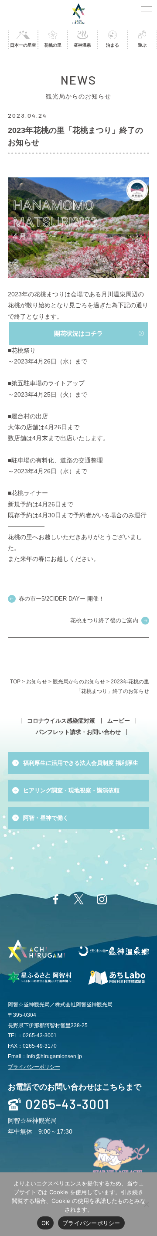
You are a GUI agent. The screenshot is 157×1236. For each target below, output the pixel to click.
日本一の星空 (23, 45)
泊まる (112, 45)
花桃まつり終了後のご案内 (104, 620)
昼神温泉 (82, 45)
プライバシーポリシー (34, 1067)
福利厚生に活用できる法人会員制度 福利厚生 (80, 763)
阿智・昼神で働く (45, 818)
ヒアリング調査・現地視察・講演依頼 (71, 790)
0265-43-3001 (67, 1104)
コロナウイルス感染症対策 (61, 720)
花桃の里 (52, 45)
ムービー (118, 720)
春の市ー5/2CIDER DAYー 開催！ (61, 598)
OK (45, 1222)
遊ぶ (142, 45)
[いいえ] (146, 1204)
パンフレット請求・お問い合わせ (78, 732)
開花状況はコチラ (78, 333)
